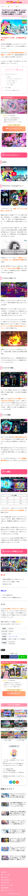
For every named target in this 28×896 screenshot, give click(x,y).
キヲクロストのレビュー (11, 74)
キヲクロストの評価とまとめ (12, 90)
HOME (4, 872)
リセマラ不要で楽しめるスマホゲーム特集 (21, 739)
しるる (14, 758)
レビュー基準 (6, 874)
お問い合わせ (6, 882)
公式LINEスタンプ (7, 880)
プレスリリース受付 (8, 885)
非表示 (21, 69)
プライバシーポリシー (8, 890)
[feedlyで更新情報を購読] (14, 782)
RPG (4, 649)
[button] (25, 467)
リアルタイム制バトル (12, 80)
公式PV (8, 76)
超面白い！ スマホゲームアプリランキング (7, 718)
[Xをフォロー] (10, 782)
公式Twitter (6, 877)
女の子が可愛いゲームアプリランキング (21, 718)
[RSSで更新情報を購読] (17, 782)
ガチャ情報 (7, 87)
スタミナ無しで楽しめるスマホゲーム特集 (7, 739)
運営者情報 (6, 887)
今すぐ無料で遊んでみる (14, 693)
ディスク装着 (10, 84)
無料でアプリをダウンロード (14, 128)
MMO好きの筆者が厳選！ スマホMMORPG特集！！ (20, 729)
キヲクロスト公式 (13, 636)
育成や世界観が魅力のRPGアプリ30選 (7, 729)
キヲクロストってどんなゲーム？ (14, 78)
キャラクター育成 (11, 82)
